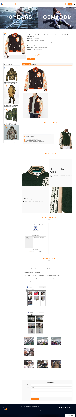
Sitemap (64, 409)
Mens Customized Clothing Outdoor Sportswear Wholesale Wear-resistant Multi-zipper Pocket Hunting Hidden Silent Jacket (11, 142)
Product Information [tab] (26, 64)
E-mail (27, 390)
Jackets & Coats (36, 30)
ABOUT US (49, 4)
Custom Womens (37, 4)
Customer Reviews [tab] (35, 64)
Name (28, 384)
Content (27, 392)
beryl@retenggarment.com (28, 407)
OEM (22, 4)
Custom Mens (28, 4)
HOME (18, 4)
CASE (59, 4)
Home (24, 30)
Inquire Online (31, 58)
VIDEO (54, 4)
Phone (28, 387)
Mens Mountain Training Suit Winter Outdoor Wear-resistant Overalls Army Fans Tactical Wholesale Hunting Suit (11, 106)
